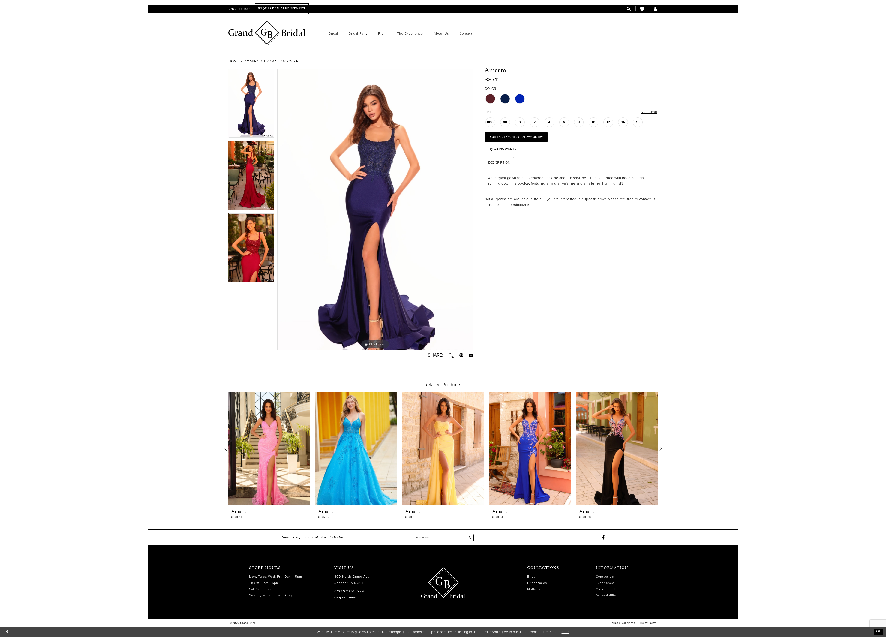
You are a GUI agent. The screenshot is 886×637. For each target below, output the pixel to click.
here (565, 632)
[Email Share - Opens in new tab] (471, 355)
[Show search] (628, 9)
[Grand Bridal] (267, 33)
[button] (655, 9)
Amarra (251, 61)
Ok (878, 631)
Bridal (531, 577)
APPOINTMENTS (349, 590)
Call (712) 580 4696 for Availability (516, 136)
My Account (605, 589)
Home (233, 61)
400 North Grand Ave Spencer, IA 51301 (352, 580)
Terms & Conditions (623, 623)
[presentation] (269, 448)
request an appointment (508, 205)
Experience (605, 583)
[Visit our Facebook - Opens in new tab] (603, 537)
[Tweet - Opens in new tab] (451, 355)
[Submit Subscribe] (470, 537)
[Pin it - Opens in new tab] (461, 355)
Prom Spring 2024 (281, 61)
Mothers (533, 589)
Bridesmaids (537, 583)
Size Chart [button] (649, 112)
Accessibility (606, 595)
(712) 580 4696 (345, 597)
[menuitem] (239, 9)
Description (499, 162)
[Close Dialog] (7, 632)
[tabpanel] (251, 105)
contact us (647, 199)
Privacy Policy (647, 623)
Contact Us (605, 577)
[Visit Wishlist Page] (642, 9)
